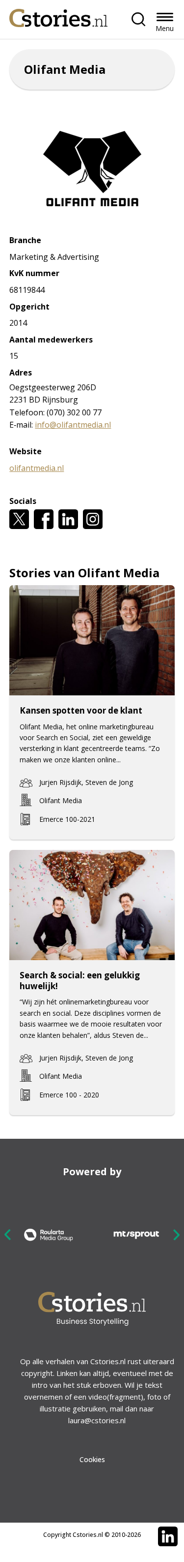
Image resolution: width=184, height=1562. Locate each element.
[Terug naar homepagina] (58, 15)
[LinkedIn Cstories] (168, 1536)
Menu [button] (165, 28)
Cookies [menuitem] (92, 1459)
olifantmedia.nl (36, 468)
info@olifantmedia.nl (73, 424)
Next (176, 1234)
